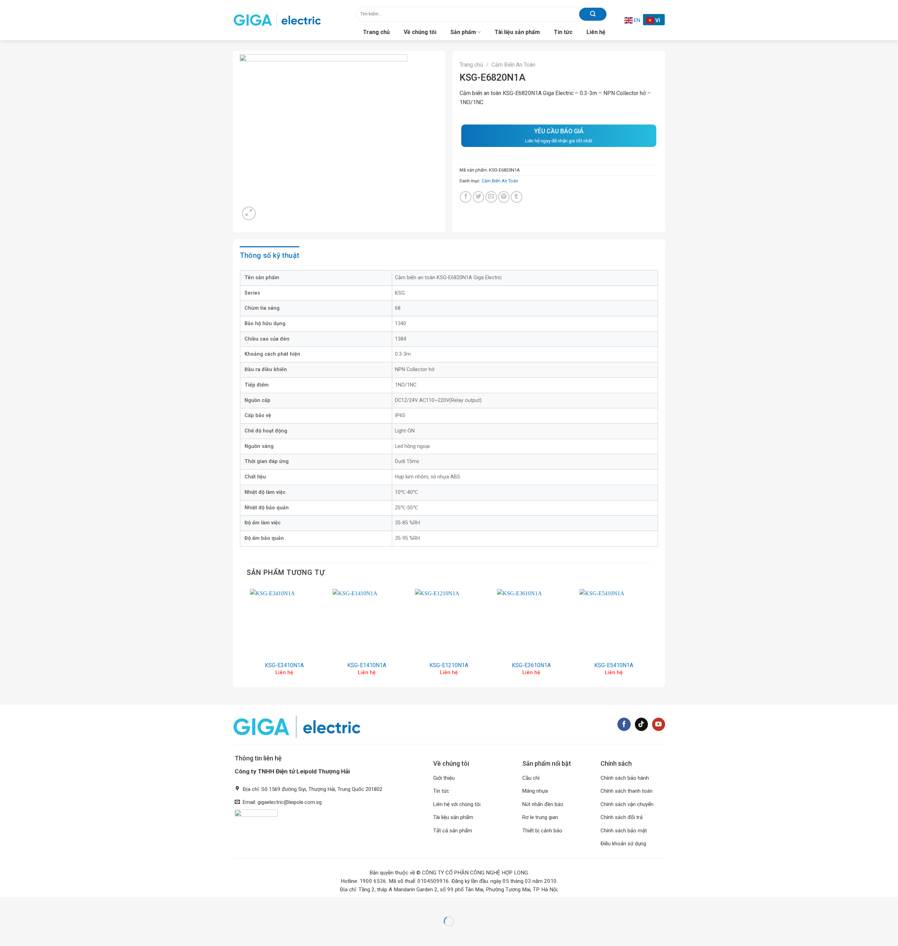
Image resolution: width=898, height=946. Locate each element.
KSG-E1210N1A (448, 665)
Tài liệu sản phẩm (517, 32)
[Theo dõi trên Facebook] (624, 724)
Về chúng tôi (420, 32)
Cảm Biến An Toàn (513, 64)
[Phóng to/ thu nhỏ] (26, 904)
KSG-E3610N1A (531, 665)
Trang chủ (376, 32)
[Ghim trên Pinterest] (504, 197)
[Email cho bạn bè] (491, 197)
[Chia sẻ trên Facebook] (465, 197)
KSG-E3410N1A (284, 665)
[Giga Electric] (277, 20)
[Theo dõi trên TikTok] (641, 724)
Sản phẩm (463, 32)
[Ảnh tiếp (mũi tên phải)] (26, 933)
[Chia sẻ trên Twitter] (478, 197)
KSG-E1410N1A (366, 665)
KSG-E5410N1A (613, 665)
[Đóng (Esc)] (7, 904)
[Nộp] (593, 14)
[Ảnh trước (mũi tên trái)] (7, 933)
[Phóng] (249, 213)
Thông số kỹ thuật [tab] (270, 255)
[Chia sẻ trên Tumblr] (516, 197)
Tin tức (563, 32)
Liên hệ (596, 32)
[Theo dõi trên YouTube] (658, 724)
